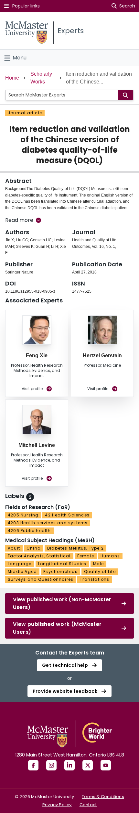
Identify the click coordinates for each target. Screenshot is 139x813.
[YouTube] (106, 765)
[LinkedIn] (69, 765)
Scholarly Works (41, 77)
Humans (110, 556)
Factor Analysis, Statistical (39, 556)
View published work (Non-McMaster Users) (62, 603)
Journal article (25, 113)
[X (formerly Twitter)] (87, 765)
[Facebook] (33, 765)
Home (12, 78)
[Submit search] (125, 95)
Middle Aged (22, 571)
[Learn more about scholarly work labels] (30, 497)
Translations (94, 579)
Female (85, 556)
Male (98, 563)
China (34, 548)
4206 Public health (29, 530)
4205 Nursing (23, 515)
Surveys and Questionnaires (40, 579)
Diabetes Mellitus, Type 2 (75, 548)
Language (20, 563)
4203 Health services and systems (48, 523)
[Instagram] (51, 765)
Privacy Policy (57, 805)
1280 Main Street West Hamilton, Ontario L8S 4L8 (69, 754)
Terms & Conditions (103, 797)
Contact (88, 805)
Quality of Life (100, 571)
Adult (14, 548)
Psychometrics (60, 571)
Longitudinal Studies (62, 563)
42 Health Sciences (67, 515)
